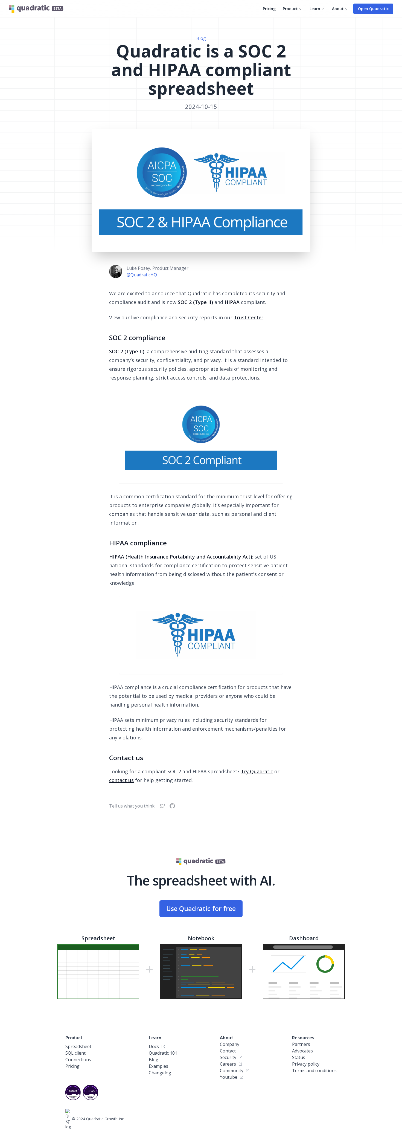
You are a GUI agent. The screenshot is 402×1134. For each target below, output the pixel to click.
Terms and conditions (314, 1071)
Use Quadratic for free (201, 908)
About (338, 8)
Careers (228, 1064)
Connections (78, 1060)
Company (229, 1044)
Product (290, 8)
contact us (121, 780)
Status (298, 1057)
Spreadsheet (78, 1046)
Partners (301, 1044)
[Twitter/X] (162, 806)
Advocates (302, 1051)
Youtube (228, 1077)
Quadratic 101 (163, 1053)
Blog (201, 38)
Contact (228, 1051)
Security (228, 1057)
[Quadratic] (36, 9)
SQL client (75, 1053)
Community (231, 1071)
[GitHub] (172, 806)
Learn (315, 8)
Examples (158, 1066)
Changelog (160, 1073)
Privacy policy (305, 1064)
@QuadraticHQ (142, 275)
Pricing (269, 8)
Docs (154, 1046)
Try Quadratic (257, 771)
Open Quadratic (373, 8)
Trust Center (248, 317)
